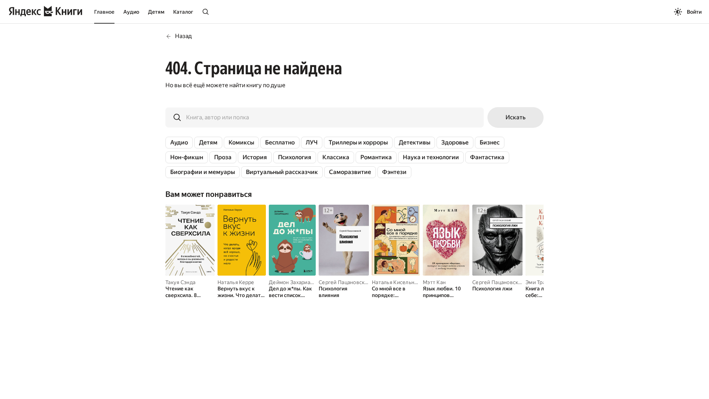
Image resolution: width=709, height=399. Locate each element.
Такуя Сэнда (180, 282)
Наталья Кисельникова (400, 282)
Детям (156, 12)
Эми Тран (536, 282)
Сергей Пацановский (345, 282)
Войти (694, 12)
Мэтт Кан (434, 282)
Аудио (131, 12)
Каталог (183, 12)
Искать (515, 117)
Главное (104, 12)
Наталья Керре (236, 282)
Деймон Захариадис (294, 282)
